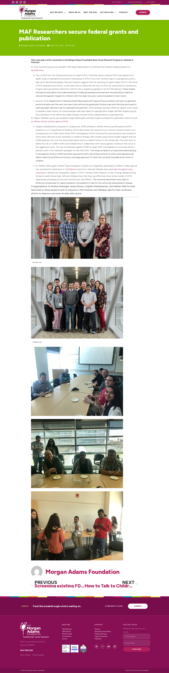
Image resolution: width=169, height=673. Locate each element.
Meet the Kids (90, 12)
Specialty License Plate (103, 631)
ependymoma (37, 70)
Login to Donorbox (101, 636)
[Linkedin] (24, 2)
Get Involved (106, 12)
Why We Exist (56, 12)
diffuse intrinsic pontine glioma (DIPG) (51, 121)
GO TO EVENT (116, 2)
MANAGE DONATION (135, 2)
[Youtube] (20, 2)
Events (64, 639)
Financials (98, 639)
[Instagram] (17, 2)
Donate (97, 629)
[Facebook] (13, 2)
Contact (123, 12)
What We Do (74, 12)
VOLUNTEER (150, 2)
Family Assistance (101, 634)
